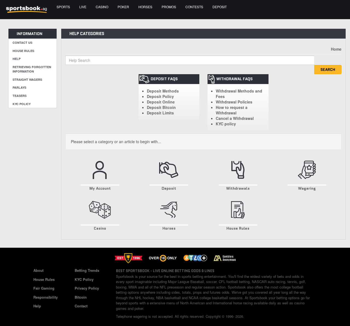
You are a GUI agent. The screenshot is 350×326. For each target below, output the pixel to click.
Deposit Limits (160, 113)
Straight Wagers (27, 79)
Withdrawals (238, 188)
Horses (145, 6)
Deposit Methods (163, 91)
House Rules (23, 51)
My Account (100, 188)
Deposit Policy (160, 96)
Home (336, 49)
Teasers (20, 96)
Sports (63, 6)
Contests (194, 6)
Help (17, 59)
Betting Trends (87, 270)
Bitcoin (81, 297)
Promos (169, 6)
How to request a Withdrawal (231, 110)
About (38, 270)
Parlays (19, 87)
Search (327, 69)
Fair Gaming (43, 288)
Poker (123, 6)
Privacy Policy (87, 288)
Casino (102, 6)
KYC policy (226, 123)
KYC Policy (22, 104)
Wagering (307, 188)
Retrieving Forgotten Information (32, 69)
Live (82, 6)
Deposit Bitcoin (161, 107)
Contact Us (22, 43)
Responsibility (45, 297)
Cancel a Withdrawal (235, 118)
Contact (81, 305)
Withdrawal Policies (234, 102)
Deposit (219, 6)
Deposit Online (161, 102)
